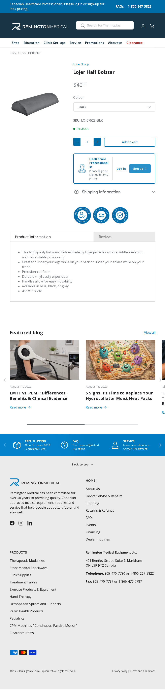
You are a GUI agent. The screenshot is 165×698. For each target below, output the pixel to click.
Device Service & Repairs (104, 496)
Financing (93, 532)
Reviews (105, 236)
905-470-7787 (103, 581)
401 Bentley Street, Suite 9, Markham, (114, 560)
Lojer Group (81, 64)
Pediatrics (17, 618)
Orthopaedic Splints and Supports (35, 604)
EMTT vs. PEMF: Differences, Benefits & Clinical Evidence (38, 395)
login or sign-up (87, 4)
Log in (121, 169)
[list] (35, 104)
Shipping (92, 503)
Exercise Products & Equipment (33, 589)
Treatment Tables (23, 582)
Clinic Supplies (20, 575)
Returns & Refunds (100, 510)
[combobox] (105, 25)
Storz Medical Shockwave (28, 568)
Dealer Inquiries (98, 539)
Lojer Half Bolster (30, 53)
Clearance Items (22, 633)
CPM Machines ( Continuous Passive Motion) (43, 625)
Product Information (33, 236)
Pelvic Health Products (26, 611)
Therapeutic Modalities (27, 560)
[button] (151, 26)
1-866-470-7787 (130, 581)
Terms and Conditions (142, 671)
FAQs (120, 6)
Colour (78, 97)
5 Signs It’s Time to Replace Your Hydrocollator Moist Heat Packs (119, 395)
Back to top (80, 464)
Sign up (138, 169)
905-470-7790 (115, 573)
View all (149, 332)
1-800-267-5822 (139, 6)
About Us (93, 489)
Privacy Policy (119, 671)
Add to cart (130, 142)
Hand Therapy (20, 596)
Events (91, 525)
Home (13, 53)
